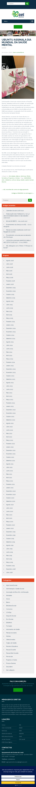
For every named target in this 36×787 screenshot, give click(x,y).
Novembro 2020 (11, 494)
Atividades (12, 176)
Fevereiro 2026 (10, 281)
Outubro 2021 (10, 457)
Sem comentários (18, 52)
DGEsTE (21, 733)
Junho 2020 (9, 511)
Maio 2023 (9, 393)
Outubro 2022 (10, 416)
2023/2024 (27, 178)
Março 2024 (9, 359)
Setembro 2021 (10, 460)
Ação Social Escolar (11, 585)
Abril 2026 (9, 274)
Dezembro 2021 (10, 450)
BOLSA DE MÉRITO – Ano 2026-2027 (16, 221)
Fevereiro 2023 (10, 403)
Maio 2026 (9, 270)
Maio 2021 (9, 474)
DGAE (20, 728)
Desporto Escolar (11, 616)
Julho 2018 (9, 572)
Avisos (8, 599)
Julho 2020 (9, 508)
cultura (13, 180)
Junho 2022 (9, 430)
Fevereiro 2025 (10, 321)
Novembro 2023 (11, 372)
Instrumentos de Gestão (13, 629)
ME (20, 725)
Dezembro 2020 (11, 491)
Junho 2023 (9, 389)
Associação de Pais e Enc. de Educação (17, 592)
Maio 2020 (9, 515)
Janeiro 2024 (10, 365)
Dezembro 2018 (10, 569)
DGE (20, 730)
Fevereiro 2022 (10, 443)
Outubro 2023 (10, 376)
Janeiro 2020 (10, 528)
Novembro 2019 (10, 535)
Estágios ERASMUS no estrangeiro (23, 193)
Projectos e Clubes (14, 178)
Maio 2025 (9, 311)
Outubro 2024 (10, 335)
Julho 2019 (9, 548)
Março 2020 (9, 521)
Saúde (23, 180)
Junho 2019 (9, 552)
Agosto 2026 (10, 260)
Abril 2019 (9, 559)
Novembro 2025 (10, 291)
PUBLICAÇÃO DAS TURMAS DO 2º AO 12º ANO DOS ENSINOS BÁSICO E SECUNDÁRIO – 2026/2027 (16, 216)
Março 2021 (9, 481)
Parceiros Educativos (12, 646)
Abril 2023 (9, 396)
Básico (18, 176)
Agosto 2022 (10, 423)
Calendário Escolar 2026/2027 (15, 210)
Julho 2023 (9, 386)
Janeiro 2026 (10, 284)
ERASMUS (9, 622)
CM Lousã (22, 739)
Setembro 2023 (10, 379)
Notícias (23, 176)
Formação (9, 626)
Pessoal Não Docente (12, 653)
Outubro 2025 (10, 294)
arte (3, 180)
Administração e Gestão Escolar (15, 588)
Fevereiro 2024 (10, 362)
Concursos (9, 609)
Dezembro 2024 (11, 328)
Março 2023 (9, 399)
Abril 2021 (9, 477)
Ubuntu (4, 182)
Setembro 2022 (10, 420)
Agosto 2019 (9, 545)
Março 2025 (9, 318)
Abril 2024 (9, 355)
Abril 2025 (9, 315)
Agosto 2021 (9, 464)
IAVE (20, 736)
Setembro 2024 (10, 338)
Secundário (9, 666)
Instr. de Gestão (6, 728)
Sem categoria (10, 670)
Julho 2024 (9, 345)
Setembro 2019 (10, 542)
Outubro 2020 (10, 498)
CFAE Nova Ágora (7, 742)
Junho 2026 (9, 267)
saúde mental (29, 180)
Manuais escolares (11, 632)
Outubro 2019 (10, 538)
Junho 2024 (9, 348)
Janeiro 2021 (9, 487)
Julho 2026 (9, 264)
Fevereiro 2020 (10, 525)
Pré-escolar (9, 656)
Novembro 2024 (11, 331)
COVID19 (8, 612)
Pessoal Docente (11, 649)
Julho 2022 (9, 426)
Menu (6, 21)
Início (3, 725)
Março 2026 (9, 277)
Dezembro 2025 (10, 287)
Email (18, 690)
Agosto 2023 (10, 382)
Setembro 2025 (10, 298)
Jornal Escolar (6, 739)
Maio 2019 (9, 555)
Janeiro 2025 (9, 325)
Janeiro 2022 (10, 447)
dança (18, 180)
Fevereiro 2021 (10, 484)
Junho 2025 (9, 308)
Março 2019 (9, 562)
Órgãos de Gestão (11, 643)
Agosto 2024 (10, 342)
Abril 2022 (9, 437)
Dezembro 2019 (10, 531)
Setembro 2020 (10, 501)
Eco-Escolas (9, 619)
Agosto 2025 (9, 301)
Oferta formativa (10, 639)
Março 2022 (9, 440)
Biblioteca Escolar (11, 605)
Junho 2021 (9, 470)
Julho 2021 (9, 467)
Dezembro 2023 (11, 369)
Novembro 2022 (11, 413)
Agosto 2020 (10, 504)
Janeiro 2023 (10, 406)
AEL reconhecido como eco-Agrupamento (15, 189)
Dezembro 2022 (11, 409)
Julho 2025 (9, 304)
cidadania (8, 180)
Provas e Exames (11, 663)
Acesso (18, 27)
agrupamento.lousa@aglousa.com (16, 762)
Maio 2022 (9, 433)
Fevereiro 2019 (10, 565)
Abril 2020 (9, 518)
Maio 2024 (9, 352)
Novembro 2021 (10, 454)
